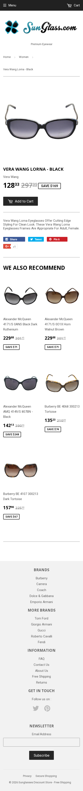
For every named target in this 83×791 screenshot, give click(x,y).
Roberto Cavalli (41, 636)
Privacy (27, 776)
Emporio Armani (41, 602)
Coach (41, 590)
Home (7, 57)
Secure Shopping (46, 776)
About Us (41, 671)
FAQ (41, 659)
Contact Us (41, 665)
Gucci (42, 630)
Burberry (41, 578)
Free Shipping (41, 676)
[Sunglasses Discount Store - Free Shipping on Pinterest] (47, 710)
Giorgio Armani (41, 624)
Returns (41, 682)
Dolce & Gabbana (42, 596)
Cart (76, 5)
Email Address (41, 734)
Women (24, 57)
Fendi (41, 642)
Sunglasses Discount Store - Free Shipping (45, 782)
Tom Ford (41, 618)
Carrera (41, 584)
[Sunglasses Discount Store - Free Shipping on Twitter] (36, 710)
